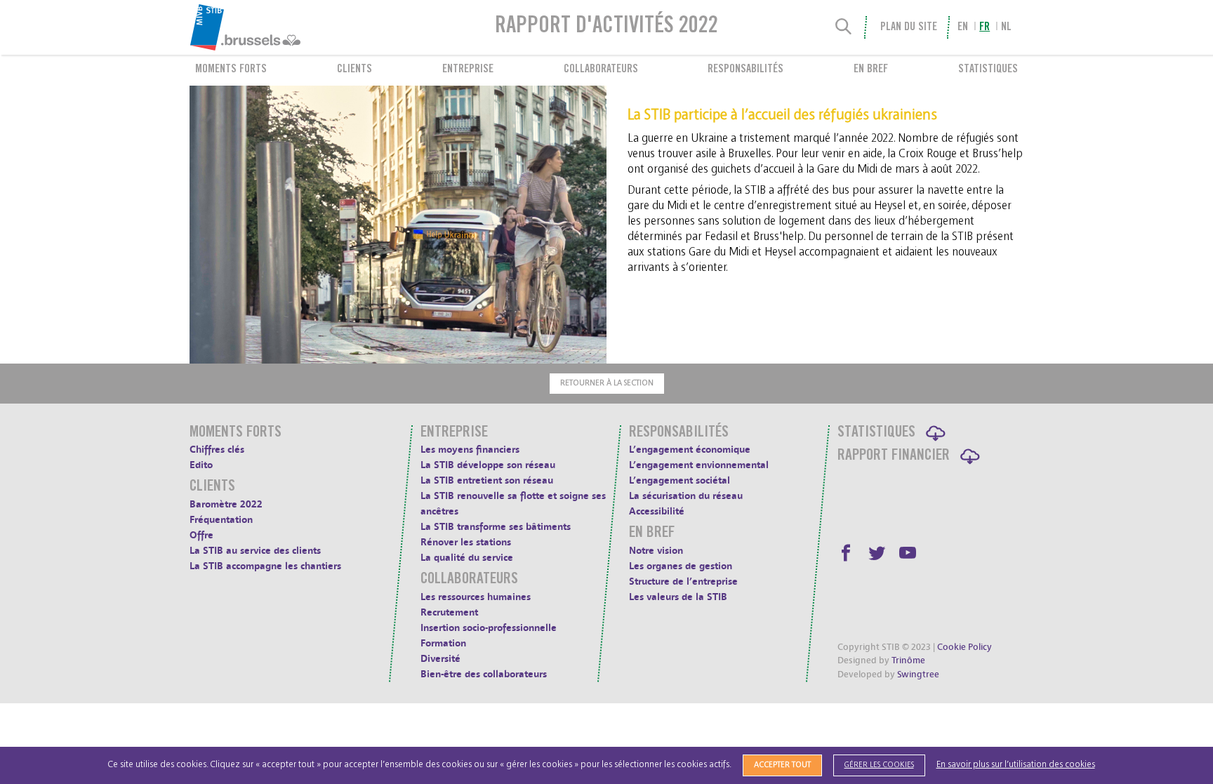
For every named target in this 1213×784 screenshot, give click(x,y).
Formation (443, 643)
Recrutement (449, 612)
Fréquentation (221, 520)
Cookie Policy (964, 647)
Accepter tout (782, 765)
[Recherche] (843, 27)
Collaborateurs (601, 69)
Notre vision (656, 551)
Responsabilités (745, 69)
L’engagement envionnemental (699, 465)
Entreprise (467, 69)
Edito (201, 465)
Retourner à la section (607, 383)
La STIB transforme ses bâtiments (495, 527)
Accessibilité (656, 511)
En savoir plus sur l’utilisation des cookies (1015, 764)
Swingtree (918, 674)
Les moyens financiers (469, 450)
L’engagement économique (689, 450)
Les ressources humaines (475, 597)
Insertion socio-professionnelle (488, 628)
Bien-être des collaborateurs (483, 674)
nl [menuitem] (1006, 27)
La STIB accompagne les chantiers (265, 566)
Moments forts (231, 69)
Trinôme (908, 660)
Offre (201, 535)
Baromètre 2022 (226, 504)
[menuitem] (279, 27)
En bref (871, 69)
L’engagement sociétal (679, 480)
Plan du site (908, 27)
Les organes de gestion (680, 566)
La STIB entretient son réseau (486, 480)
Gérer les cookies (879, 765)
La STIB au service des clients (255, 551)
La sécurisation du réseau (686, 496)
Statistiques (988, 69)
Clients (354, 69)
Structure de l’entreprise (683, 581)
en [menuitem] (962, 27)
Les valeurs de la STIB (678, 597)
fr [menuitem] (984, 27)
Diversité (440, 659)
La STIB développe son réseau (487, 465)
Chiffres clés (217, 450)
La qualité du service (466, 558)
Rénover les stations (465, 542)
